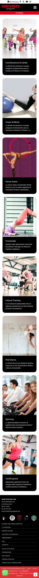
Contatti (5, 545)
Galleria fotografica (10, 534)
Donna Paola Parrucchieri (12, 563)
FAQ (3, 541)
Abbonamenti (7, 538)
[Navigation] (35, 7)
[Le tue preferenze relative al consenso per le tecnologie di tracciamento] (35, 574)
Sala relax (6, 556)
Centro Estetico (8, 559)
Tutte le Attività (8, 549)
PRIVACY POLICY (24, 573)
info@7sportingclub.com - (12, 573)
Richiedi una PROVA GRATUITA (12, 524)
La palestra (6, 527)
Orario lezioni (7, 531)
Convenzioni (6, 552)
